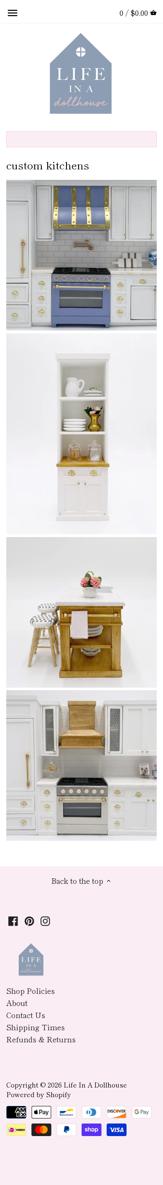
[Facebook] (13, 920)
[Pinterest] (29, 920)
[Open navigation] (12, 13)
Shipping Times (35, 1026)
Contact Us (25, 1014)
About (17, 1002)
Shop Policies (30, 990)
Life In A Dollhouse (95, 1085)
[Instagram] (45, 920)
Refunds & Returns (41, 1039)
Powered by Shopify (38, 1094)
